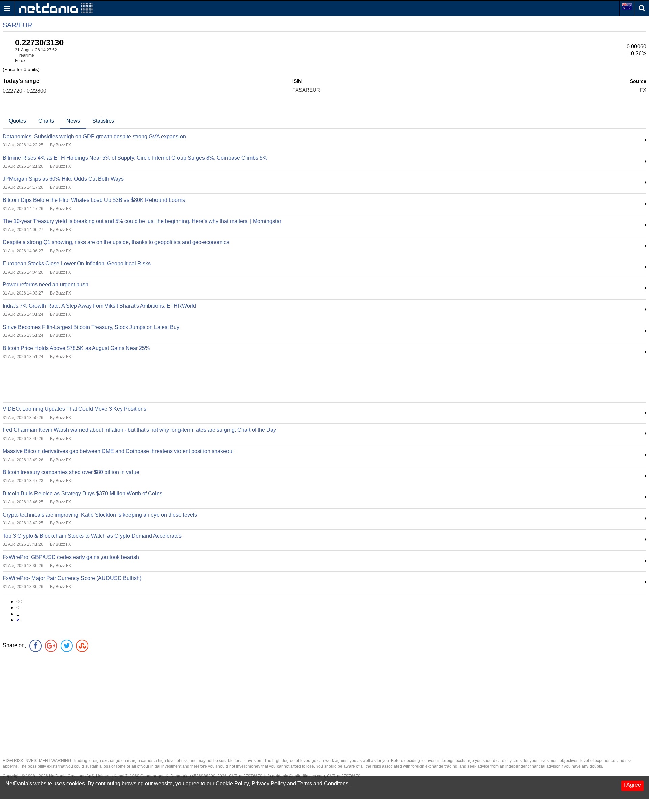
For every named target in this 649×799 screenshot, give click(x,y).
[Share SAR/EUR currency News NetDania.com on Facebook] (35, 645)
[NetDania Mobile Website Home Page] (56, 8)
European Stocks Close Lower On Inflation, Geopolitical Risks (77, 263)
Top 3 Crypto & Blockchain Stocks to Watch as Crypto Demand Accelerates (92, 536)
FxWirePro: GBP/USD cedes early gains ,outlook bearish (71, 557)
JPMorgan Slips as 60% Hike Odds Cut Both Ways (63, 179)
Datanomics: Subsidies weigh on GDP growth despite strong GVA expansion (94, 136)
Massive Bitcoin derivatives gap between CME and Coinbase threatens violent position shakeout (118, 451)
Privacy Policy (268, 783)
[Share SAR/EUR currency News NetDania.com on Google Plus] (51, 645)
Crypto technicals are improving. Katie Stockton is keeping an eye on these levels (100, 515)
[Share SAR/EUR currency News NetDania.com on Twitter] (66, 645)
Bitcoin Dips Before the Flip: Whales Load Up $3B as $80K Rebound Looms (94, 200)
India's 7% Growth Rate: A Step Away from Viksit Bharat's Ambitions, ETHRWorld (99, 306)
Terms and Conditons (322, 783)
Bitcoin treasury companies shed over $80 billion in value (71, 472)
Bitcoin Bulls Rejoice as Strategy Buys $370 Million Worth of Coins (82, 493)
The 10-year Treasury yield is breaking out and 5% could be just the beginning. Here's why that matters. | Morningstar (142, 221)
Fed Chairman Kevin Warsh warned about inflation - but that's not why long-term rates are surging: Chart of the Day (139, 430)
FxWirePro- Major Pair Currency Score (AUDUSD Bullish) (72, 578)
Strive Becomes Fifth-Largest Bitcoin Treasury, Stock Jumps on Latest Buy (91, 327)
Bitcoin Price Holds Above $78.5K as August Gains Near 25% (76, 348)
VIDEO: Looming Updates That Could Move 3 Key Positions (74, 409)
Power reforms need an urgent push (45, 284)
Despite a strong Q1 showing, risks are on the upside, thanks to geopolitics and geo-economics (116, 242)
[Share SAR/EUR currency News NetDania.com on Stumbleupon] (82, 645)
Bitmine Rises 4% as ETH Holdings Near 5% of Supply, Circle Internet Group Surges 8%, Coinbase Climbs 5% (135, 158)
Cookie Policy (232, 783)
